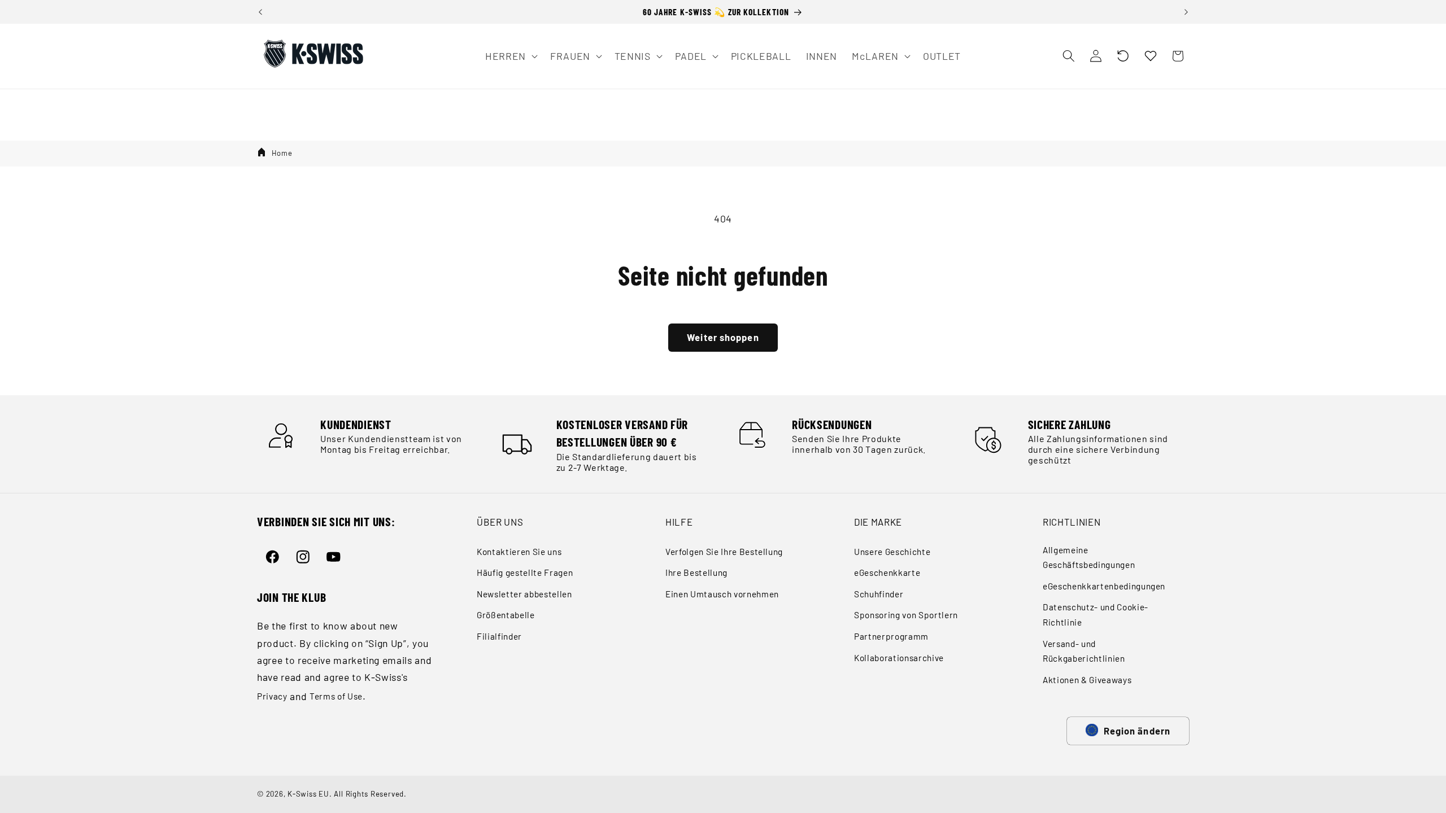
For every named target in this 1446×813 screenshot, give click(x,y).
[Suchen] (1068, 55)
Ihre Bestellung (696, 572)
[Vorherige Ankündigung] (260, 12)
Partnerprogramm (891, 636)
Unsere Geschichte (892, 552)
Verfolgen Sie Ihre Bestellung (724, 552)
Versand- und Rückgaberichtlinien (1084, 651)
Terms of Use (336, 696)
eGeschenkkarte (887, 572)
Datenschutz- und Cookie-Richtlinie (1095, 614)
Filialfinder (499, 636)
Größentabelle (506, 615)
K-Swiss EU (308, 793)
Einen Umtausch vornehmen (722, 594)
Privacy (272, 696)
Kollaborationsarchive (899, 658)
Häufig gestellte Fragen (525, 572)
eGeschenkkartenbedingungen (1104, 586)
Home (282, 153)
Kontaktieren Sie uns (519, 552)
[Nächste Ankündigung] (1186, 12)
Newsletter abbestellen (524, 594)
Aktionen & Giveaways (1087, 680)
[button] (1122, 55)
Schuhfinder (878, 594)
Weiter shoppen (723, 337)
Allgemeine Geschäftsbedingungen (1089, 557)
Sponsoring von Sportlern (906, 615)
